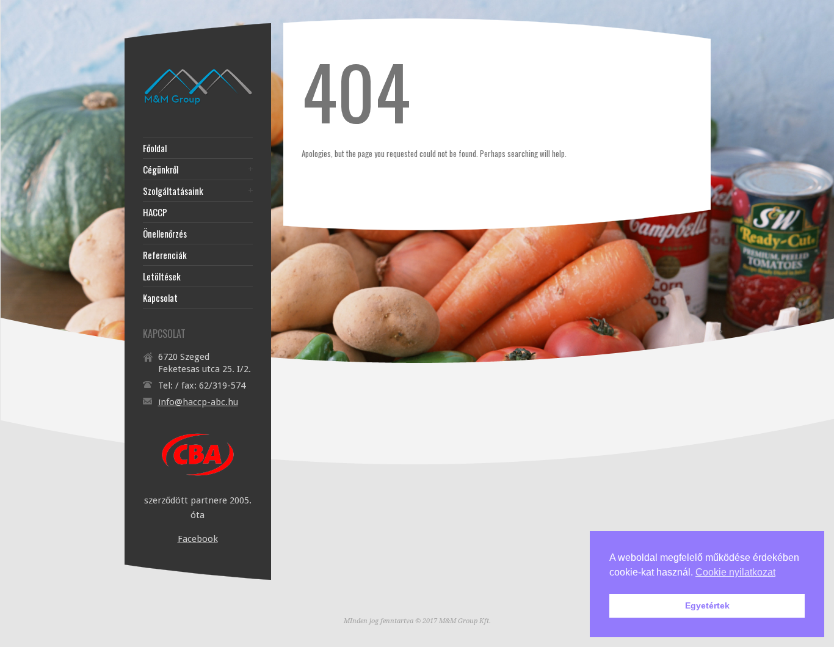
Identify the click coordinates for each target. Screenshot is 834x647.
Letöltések (162, 276)
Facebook (198, 538)
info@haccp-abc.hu (198, 402)
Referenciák (165, 255)
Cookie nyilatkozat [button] (735, 572)
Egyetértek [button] (707, 605)
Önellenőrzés (165, 233)
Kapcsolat (160, 297)
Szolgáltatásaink (173, 191)
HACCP (155, 212)
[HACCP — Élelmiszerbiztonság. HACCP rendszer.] (198, 105)
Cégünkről (160, 169)
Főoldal (155, 148)
